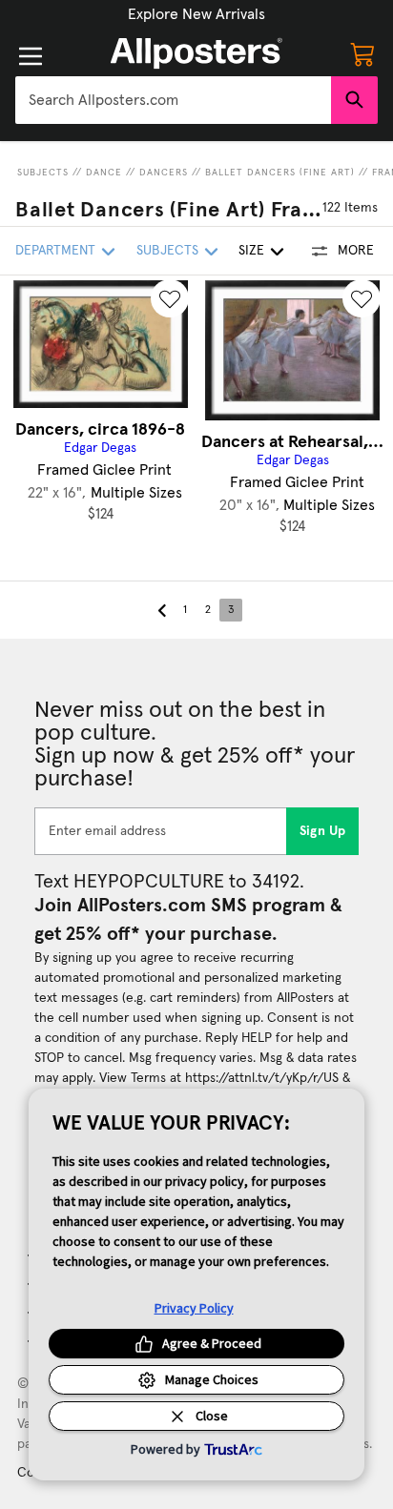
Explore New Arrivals (196, 14)
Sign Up (323, 831)
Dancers (163, 172)
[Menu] (30, 56)
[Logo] (196, 53)
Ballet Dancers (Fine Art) (280, 172)
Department (55, 250)
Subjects (43, 172)
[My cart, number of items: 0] (362, 53)
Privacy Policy (194, 1307)
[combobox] (173, 100)
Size (251, 250)
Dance (104, 172)
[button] (196, 14)
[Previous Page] (162, 610)
